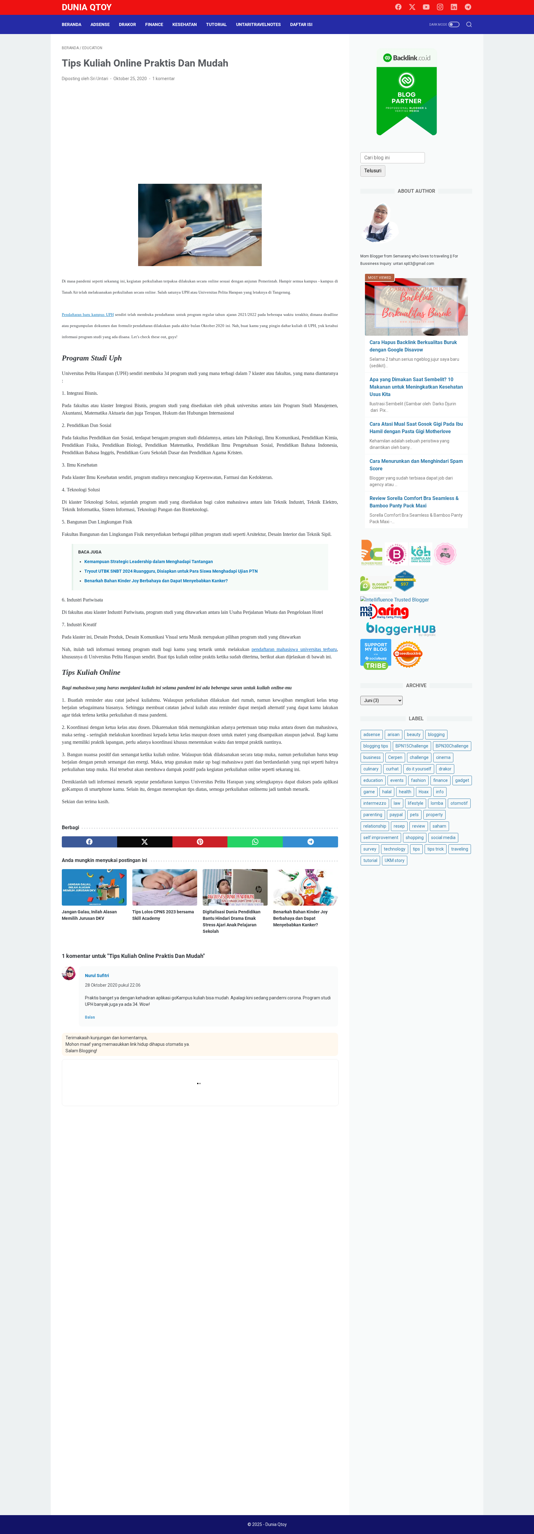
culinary (371, 768)
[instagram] (440, 7)
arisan (394, 734)
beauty (414, 734)
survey (369, 849)
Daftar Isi (301, 24)
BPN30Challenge (452, 745)
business (372, 757)
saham (439, 826)
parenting (372, 814)
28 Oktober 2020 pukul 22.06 (113, 985)
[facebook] (398, 7)
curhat (392, 768)
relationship (374, 826)
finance (440, 780)
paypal (396, 814)
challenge (419, 757)
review (418, 826)
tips (416, 849)
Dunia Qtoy (87, 7)
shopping (415, 837)
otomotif (459, 803)
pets (414, 814)
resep (399, 826)
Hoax (424, 791)
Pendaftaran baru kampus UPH (88, 314)
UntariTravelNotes (258, 24)
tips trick (435, 849)
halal (387, 791)
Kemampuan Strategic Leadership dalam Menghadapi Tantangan (148, 561)
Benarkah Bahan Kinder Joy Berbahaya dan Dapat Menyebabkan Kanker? (156, 581)
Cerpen (395, 757)
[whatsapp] (255, 841)
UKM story (395, 860)
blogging (436, 734)
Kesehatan (184, 24)
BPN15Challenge (412, 745)
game (369, 791)
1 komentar (163, 78)
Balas (90, 1017)
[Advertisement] (200, 133)
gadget (462, 780)
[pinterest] (200, 841)
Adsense (100, 24)
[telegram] (468, 7)
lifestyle (415, 803)
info (440, 791)
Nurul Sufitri (97, 975)
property (434, 814)
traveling (459, 849)
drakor (445, 768)
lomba (437, 803)
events (397, 780)
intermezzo (374, 803)
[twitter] (412, 7)
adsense (371, 734)
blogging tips (375, 745)
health (405, 791)
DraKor (127, 24)
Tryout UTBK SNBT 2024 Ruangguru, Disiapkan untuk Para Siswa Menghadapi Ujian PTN (171, 571)
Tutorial (216, 24)
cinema (443, 757)
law (397, 803)
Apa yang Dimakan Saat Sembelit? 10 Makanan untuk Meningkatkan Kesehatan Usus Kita (416, 387)
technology (394, 849)
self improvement (380, 837)
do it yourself (418, 768)
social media (443, 837)
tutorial (370, 860)
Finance (154, 24)
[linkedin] (454, 7)
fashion (418, 780)
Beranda (71, 24)
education (373, 780)
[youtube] (426, 7)
